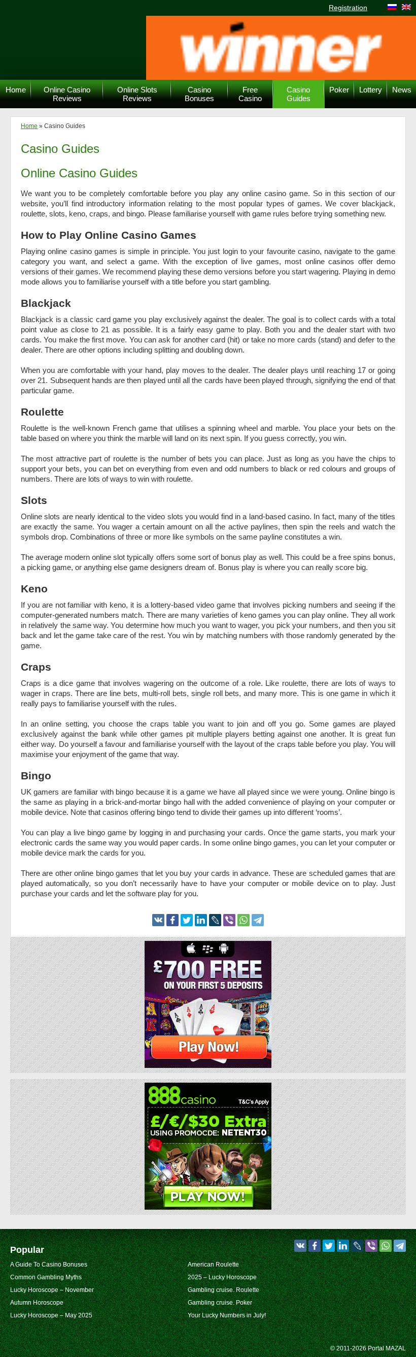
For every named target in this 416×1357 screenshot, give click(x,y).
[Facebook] (172, 920)
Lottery (370, 89)
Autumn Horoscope (36, 1302)
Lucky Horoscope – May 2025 (51, 1315)
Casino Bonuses (199, 94)
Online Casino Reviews (67, 94)
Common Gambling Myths (46, 1277)
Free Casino (250, 94)
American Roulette (213, 1264)
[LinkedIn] (201, 920)
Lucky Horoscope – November (52, 1289)
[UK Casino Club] (208, 1065)
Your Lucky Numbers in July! (227, 1315)
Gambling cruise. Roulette (223, 1289)
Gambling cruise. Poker (220, 1302)
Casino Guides (298, 94)
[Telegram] (258, 920)
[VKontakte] (158, 920)
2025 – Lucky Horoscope (222, 1277)
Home (16, 89)
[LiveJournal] (215, 920)
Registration (348, 8)
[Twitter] (187, 920)
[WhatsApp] (243, 920)
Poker (339, 89)
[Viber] (229, 920)
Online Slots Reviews (137, 94)
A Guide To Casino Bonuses (48, 1264)
